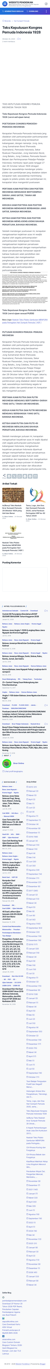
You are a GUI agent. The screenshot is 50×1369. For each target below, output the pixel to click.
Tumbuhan (38, 679)
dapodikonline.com (10, 1321)
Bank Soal (6, 877)
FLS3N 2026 (24, 705)
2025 (32, 1243)
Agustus (33, 816)
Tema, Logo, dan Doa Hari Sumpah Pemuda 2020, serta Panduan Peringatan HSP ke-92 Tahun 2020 (35, 510)
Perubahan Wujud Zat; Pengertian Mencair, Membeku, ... (35, 1174)
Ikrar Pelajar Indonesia (20, 724)
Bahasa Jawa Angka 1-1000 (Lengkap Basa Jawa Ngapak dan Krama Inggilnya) (23, 631)
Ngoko (4, 627)
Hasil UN (5, 834)
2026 (32, 1272)
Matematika (6, 929)
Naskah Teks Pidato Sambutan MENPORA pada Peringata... (35, 1140)
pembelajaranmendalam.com (14, 1301)
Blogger (43, 1364)
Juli (31, 812)
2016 (33, 837)
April (31, 799)
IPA (19, 679)
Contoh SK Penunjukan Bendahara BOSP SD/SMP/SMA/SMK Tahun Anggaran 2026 (20, 615)
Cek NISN (5, 813)
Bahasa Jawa (7, 624)
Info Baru (15, 813)
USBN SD (16, 986)
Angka (4, 692)
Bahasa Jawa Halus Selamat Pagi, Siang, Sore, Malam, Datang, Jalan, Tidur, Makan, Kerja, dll (11, 801)
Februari (33, 791)
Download (34, 611)
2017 (33, 891)
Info (12, 834)
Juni (31, 808)
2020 (32, 1048)
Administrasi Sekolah (10, 611)
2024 (32, 1231)
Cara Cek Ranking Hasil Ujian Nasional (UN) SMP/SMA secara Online (12, 843)
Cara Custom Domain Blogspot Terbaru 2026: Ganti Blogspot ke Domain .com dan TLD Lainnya (12, 1348)
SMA (17, 834)
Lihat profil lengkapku (13, 771)
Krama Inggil (36, 624)
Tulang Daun (27, 679)
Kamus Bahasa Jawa (38, 666)
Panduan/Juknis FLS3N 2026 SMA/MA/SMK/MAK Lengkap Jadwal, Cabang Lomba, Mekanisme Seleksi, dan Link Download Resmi (24, 714)
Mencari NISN (9, 816)
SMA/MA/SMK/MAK (18, 708)
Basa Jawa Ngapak (21, 640)
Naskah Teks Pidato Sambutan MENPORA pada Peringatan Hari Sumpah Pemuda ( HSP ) (12, 546)
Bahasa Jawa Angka (21, 624)
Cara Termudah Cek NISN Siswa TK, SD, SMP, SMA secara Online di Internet (12, 823)
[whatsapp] (19, 476)
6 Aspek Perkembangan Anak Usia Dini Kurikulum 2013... (36, 1130)
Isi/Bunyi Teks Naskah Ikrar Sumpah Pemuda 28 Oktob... (35, 1121)
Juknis (33, 705)
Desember (34, 832)
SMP (4, 837)
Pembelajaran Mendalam (11, 933)
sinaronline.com (8, 1339)
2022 (32, 1222)
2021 (33, 1189)
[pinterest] (30, 476)
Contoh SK (24, 611)
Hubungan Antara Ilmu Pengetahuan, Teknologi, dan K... (36, 1094)
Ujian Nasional (13, 837)
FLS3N (14, 705)
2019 (33, 994)
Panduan (5, 708)
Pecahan (16, 929)
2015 (32, 787)
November (34, 828)
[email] (35, 476)
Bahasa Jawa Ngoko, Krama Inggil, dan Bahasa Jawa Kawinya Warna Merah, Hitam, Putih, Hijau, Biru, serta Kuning (25, 747)
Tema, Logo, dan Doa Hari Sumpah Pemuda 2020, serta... (35, 1104)
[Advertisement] (25, 71)
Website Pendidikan (21, 2)
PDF (9, 979)
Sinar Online (18, 763)
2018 (33, 944)
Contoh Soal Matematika (11, 926)
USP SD (15, 877)
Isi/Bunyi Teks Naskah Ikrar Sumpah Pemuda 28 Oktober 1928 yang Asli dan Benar (12, 509)
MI (5, 979)
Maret (32, 795)
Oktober (33, 824)
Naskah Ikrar (35, 724)
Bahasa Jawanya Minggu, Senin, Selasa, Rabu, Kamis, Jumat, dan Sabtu (22, 657)
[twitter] (14, 476)
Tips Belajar (6, 936)
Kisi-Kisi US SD (17, 976)
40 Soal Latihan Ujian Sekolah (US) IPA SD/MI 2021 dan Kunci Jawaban (12, 915)
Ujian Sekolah (17, 908)
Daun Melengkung (9, 679)
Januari (33, 841)
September (34, 820)
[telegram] (25, 476)
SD (14, 979)
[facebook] (9, 476)
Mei (31, 803)
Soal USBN (6, 908)
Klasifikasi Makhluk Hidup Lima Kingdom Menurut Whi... (37, 1164)
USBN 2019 (6, 986)
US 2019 (17, 982)
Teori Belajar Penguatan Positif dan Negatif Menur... (36, 1084)
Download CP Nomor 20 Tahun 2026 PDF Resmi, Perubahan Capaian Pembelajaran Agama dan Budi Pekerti (12, 1309)
